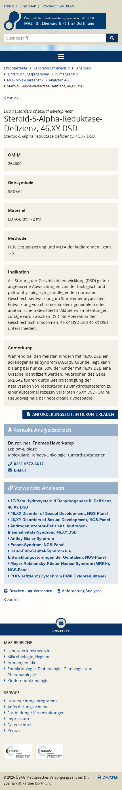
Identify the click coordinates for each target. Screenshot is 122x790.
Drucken (16, 591)
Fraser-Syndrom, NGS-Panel (36, 544)
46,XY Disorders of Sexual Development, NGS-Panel (59, 519)
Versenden (43, 591)
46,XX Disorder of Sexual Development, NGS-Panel (58, 513)
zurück (12, 98)
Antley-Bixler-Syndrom (31, 538)
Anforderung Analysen (82, 591)
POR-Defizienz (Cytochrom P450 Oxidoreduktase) (57, 576)
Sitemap (29, 6)
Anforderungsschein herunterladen (73, 414)
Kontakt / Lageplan (58, 6)
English (10, 6)
